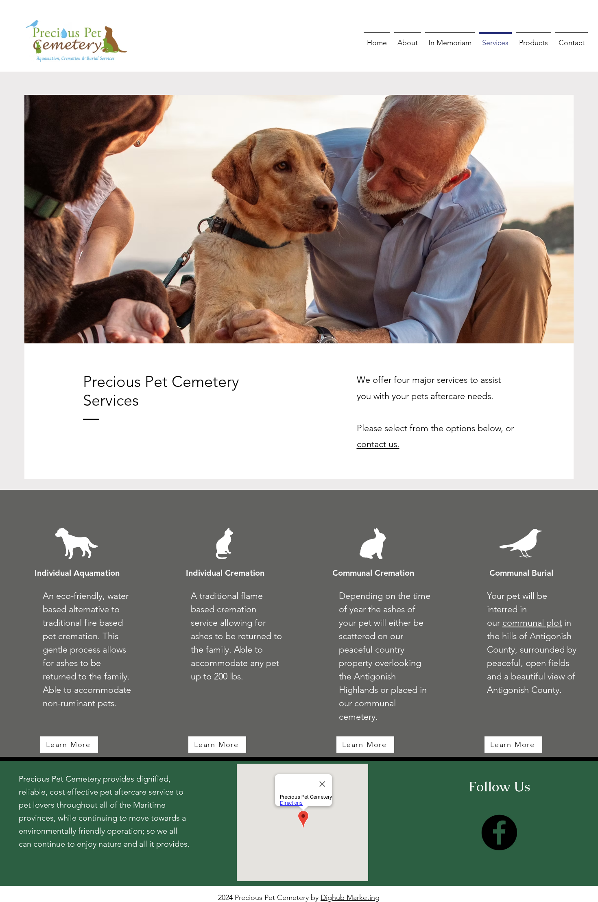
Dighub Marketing (350, 897)
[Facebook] (499, 832)
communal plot (532, 622)
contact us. (378, 444)
